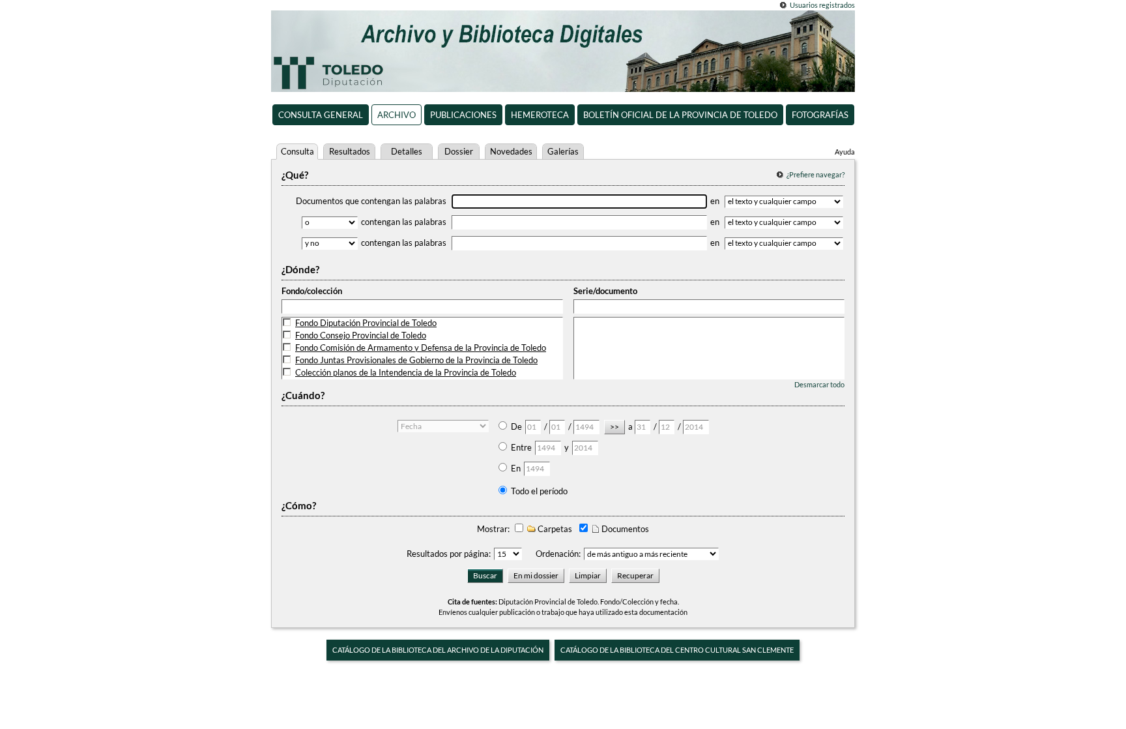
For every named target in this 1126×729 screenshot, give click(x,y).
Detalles (406, 151)
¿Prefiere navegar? (815, 174)
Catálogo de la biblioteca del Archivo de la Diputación (437, 650)
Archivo (396, 115)
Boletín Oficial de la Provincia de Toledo (680, 115)
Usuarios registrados (822, 5)
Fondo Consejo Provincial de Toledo (360, 335)
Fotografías (820, 115)
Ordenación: (558, 553)
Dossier (458, 151)
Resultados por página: (449, 553)
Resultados (349, 151)
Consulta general (320, 115)
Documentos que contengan (371, 201)
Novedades (511, 151)
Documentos (624, 529)
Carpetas (554, 529)
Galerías (563, 151)
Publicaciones (463, 115)
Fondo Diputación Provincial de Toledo (366, 323)
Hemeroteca (540, 115)
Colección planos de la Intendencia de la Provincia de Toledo (405, 372)
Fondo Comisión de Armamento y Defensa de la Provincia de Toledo (420, 347)
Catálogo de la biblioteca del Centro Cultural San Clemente (677, 650)
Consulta (297, 151)
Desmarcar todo (819, 384)
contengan (403, 221)
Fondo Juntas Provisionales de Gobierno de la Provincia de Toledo (416, 360)
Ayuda (845, 151)
